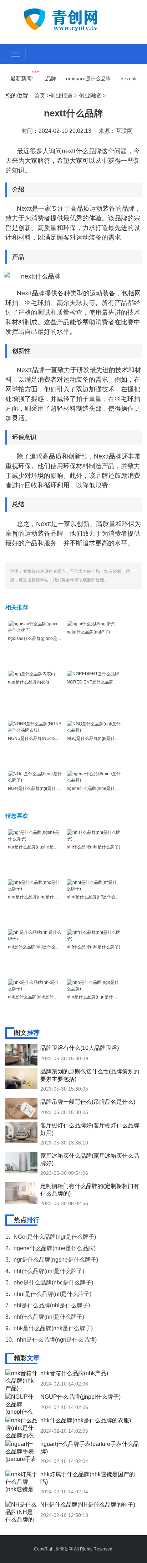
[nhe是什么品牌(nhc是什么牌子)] (35, 885)
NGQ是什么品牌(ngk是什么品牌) (98, 738)
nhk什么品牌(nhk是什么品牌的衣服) (85, 1420)
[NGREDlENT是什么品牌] (93, 673)
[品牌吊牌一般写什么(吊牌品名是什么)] (21, 1108)
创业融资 (90, 95)
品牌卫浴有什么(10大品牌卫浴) (79, 1048)
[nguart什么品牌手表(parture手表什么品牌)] (21, 1451)
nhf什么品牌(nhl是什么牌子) (93, 947)
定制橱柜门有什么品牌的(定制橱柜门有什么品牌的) (89, 1190)
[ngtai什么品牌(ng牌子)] (91, 623)
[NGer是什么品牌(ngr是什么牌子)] (35, 776)
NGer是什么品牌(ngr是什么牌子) (39, 788)
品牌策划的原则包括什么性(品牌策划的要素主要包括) (89, 1075)
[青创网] (74, 18)
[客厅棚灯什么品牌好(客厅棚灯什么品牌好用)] (21, 1132)
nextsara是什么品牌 (81, 78)
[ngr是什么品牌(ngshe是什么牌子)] (35, 835)
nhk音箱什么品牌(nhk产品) (74, 1373)
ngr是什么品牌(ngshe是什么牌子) (40, 847)
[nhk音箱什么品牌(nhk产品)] (21, 1380)
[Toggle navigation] (16, 54)
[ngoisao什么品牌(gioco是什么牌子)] (35, 626)
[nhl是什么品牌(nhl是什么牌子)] (35, 935)
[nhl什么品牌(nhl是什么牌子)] (94, 835)
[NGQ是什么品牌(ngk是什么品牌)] (94, 726)
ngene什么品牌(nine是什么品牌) (98, 788)
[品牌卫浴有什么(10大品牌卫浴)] (21, 1055)
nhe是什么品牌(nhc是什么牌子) (38, 897)
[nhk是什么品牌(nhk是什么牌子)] (35, 985)
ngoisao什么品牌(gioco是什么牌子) (42, 638)
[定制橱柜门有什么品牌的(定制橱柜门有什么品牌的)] (21, 1193)
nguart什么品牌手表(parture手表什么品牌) (89, 1447)
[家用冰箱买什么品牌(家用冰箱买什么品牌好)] (21, 1162)
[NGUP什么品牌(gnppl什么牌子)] (21, 1403)
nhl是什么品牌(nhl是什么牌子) (37, 947)
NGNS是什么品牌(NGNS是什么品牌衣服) (47, 738)
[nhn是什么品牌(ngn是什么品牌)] (94, 985)
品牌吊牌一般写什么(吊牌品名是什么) (87, 1102)
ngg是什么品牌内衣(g (28, 682)
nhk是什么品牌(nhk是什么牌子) (38, 997)
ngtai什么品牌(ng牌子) (88, 632)
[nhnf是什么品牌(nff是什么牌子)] (94, 885)
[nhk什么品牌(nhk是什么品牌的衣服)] (21, 1427)
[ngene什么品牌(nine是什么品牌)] (94, 776)
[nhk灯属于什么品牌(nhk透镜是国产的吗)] (21, 1481)
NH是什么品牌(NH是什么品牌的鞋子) (87, 1505)
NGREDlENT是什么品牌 (90, 682)
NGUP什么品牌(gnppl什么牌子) (80, 1397)
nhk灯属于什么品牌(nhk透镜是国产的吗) (87, 1478)
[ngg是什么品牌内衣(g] (31, 673)
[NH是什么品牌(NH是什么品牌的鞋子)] (21, 1511)
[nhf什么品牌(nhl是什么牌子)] (94, 935)
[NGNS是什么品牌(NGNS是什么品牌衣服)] (35, 726)
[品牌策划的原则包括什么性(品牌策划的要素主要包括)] (21, 1078)
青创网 (66, 1549)
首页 (39, 95)
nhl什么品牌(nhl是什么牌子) (93, 847)
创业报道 (61, 95)
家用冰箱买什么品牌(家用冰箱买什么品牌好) (89, 1159)
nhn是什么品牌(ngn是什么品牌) (97, 997)
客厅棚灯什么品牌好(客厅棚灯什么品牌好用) (89, 1129)
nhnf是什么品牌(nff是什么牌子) (96, 897)
